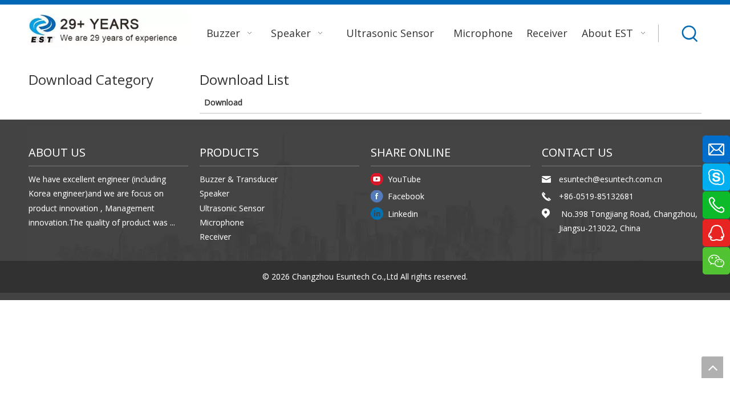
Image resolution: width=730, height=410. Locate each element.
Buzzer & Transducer (239, 179)
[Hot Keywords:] (690, 33)
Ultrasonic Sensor (232, 208)
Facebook (406, 196)
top (712, 367)
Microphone (222, 222)
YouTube (404, 179)
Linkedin (403, 213)
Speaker (214, 193)
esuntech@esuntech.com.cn (610, 179)
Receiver (215, 236)
